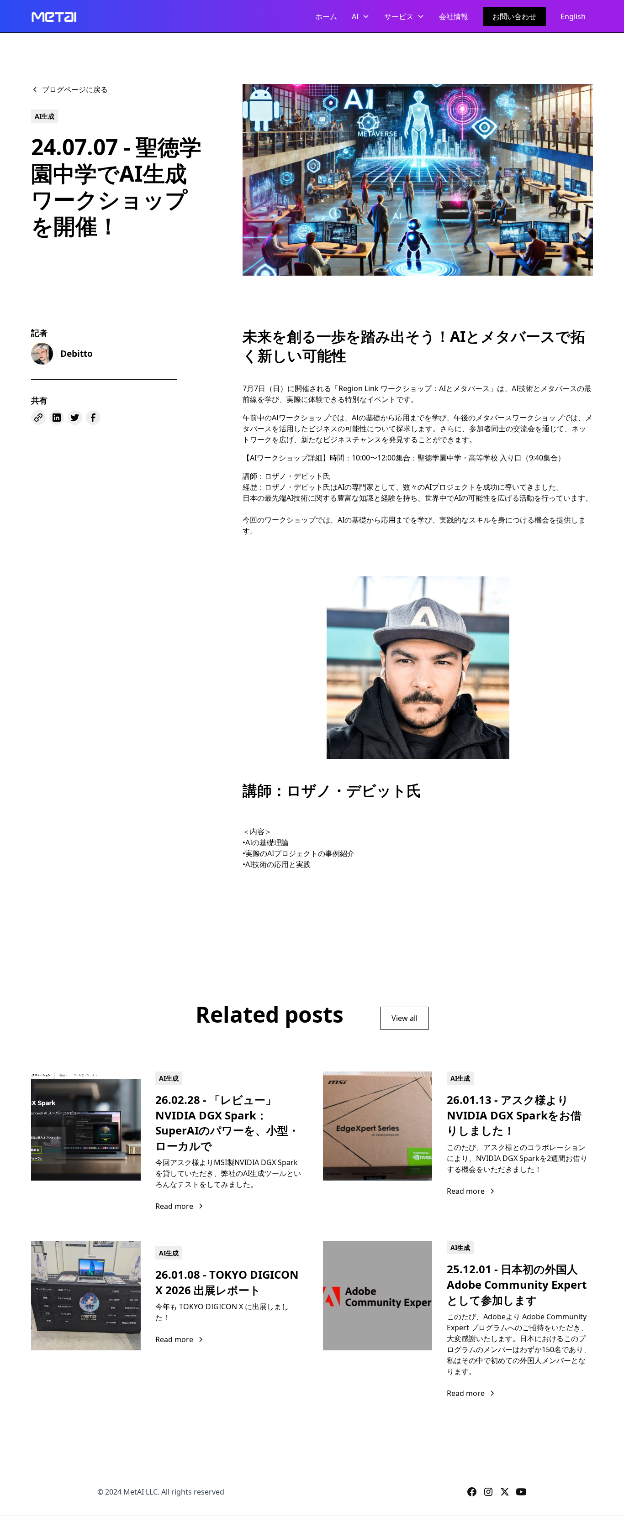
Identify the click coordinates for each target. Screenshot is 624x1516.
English (573, 16)
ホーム (326, 16)
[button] (360, 16)
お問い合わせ (514, 16)
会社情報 (453, 16)
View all (404, 1018)
